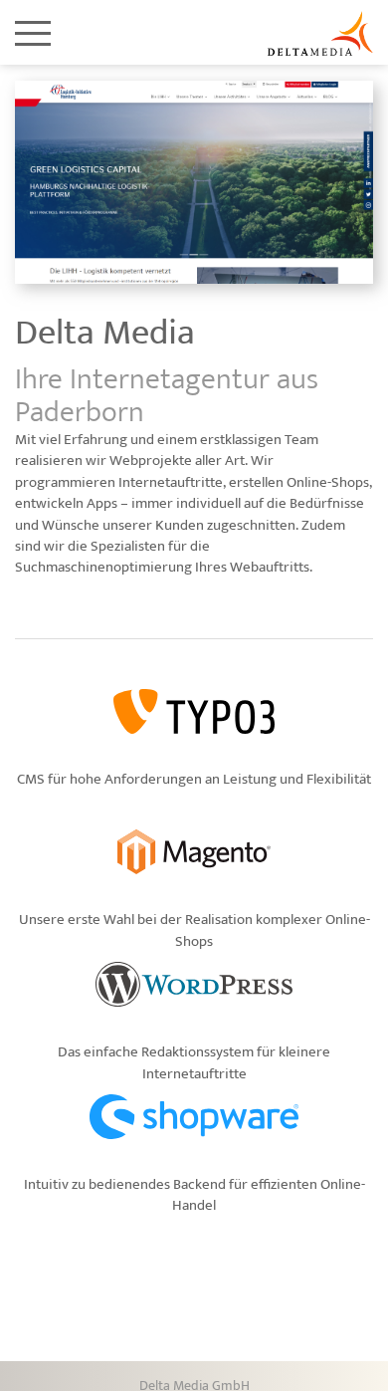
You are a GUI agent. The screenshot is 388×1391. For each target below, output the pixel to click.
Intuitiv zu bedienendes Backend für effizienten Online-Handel (194, 1195)
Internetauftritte (170, 482)
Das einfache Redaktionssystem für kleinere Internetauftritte (194, 1062)
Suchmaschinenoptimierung (103, 567)
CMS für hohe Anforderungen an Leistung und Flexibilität (194, 779)
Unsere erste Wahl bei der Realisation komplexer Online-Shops (194, 930)
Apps (102, 503)
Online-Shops (328, 482)
